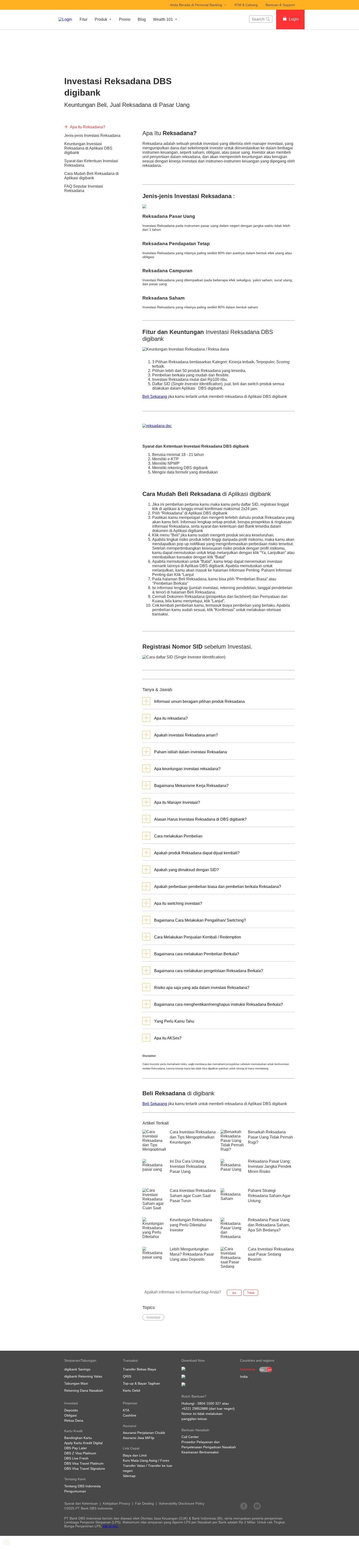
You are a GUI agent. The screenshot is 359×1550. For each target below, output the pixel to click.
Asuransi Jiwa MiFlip (138, 1438)
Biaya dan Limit (135, 1455)
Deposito (71, 1410)
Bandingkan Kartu (78, 1438)
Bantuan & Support (280, 5)
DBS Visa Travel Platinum (84, 1463)
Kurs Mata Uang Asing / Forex (146, 1460)
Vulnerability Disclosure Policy (181, 1503)
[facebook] (243, 1506)
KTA (126, 1410)
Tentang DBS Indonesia (82, 1486)
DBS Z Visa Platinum (80, 1453)
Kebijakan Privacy (116, 1503)
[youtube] (257, 1506)
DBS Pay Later (75, 1448)
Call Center (190, 1437)
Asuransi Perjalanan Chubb (144, 1433)
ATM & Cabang (246, 5)
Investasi (71, 36)
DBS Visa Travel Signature (84, 1468)
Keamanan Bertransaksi (200, 1452)
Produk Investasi (97, 36)
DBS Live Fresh (76, 1458)
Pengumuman (75, 1491)
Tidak (250, 1293)
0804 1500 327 (209, 1403)
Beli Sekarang (154, 396)
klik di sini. (110, 1526)
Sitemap (129, 1476)
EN (262, 1370)
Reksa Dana (73, 1420)
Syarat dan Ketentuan (81, 1503)
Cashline (129, 1415)
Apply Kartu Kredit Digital (83, 1443)
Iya (234, 1293)
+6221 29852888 (194, 1408)
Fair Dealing (144, 1503)
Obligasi (70, 1415)
